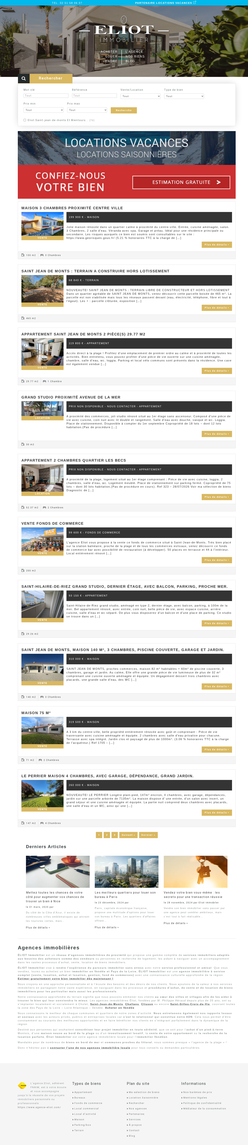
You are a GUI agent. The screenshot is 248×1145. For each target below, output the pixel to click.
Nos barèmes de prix (197, 1092)
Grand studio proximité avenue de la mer (71, 397)
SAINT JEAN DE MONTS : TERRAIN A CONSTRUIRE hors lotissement (95, 271)
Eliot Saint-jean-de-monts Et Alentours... (61, 120)
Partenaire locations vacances (164, 2)
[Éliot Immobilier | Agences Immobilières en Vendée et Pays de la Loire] (124, 31)
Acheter (109, 51)
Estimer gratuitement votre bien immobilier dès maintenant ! (65, 978)
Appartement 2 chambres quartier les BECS (73, 460)
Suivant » (128, 835)
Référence (80, 89)
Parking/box (82, 1125)
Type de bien (173, 89)
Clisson (147, 1004)
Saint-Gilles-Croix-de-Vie (190, 1004)
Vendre (110, 61)
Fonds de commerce (88, 1103)
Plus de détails (216, 244)
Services (135, 1119)
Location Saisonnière (143, 1097)
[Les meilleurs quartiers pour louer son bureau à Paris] (126, 871)
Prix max (73, 103)
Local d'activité (85, 1114)
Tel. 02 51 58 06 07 (67, 2)
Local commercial (86, 1108)
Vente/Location (132, 89)
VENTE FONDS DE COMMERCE (52, 523)
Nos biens (135, 56)
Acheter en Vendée (120, 1007)
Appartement (83, 1092)
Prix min (30, 103)
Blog (130, 61)
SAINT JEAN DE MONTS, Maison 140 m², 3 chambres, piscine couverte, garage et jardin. (122, 650)
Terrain (79, 1130)
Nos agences (138, 1108)
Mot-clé (29, 89)
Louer (112, 56)
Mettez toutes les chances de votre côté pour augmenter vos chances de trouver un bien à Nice (55, 897)
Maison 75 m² (36, 713)
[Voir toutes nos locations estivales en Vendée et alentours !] (127, 147)
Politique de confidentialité (202, 1103)
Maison (79, 1119)
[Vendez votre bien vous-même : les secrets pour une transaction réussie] (195, 871)
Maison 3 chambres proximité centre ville (72, 208)
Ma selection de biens (144, 1092)
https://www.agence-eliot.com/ (39, 1107)
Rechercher (136, 1103)
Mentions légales (195, 1097)
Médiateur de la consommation (204, 1108)
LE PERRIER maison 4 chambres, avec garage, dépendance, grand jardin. (107, 776)
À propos (135, 1125)
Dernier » (148, 835)
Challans (132, 1004)
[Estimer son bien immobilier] (127, 181)
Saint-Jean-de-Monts (106, 1004)
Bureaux (79, 1097)
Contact (134, 1130)
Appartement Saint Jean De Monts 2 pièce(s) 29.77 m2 (83, 334)
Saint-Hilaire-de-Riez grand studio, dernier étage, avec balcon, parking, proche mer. (124, 586)
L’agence (134, 51)
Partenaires (137, 1114)
